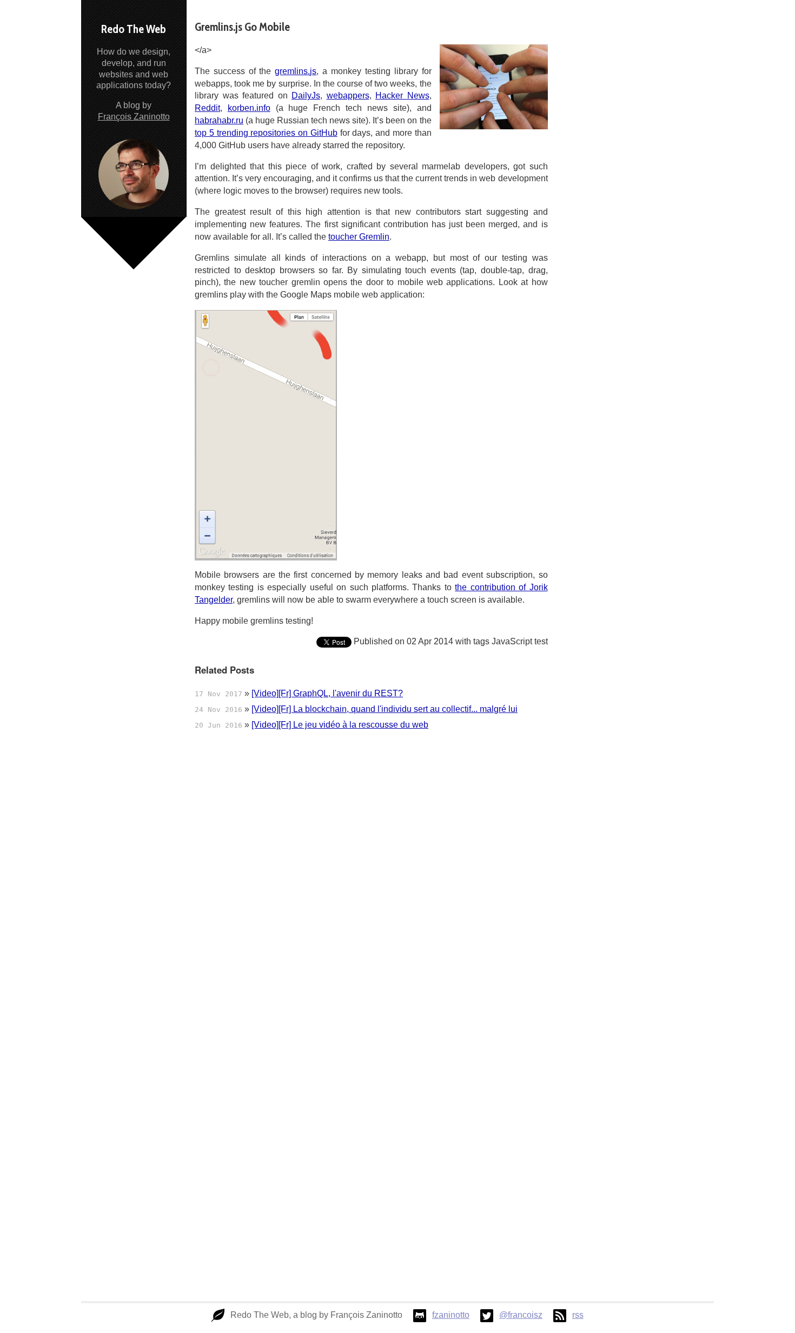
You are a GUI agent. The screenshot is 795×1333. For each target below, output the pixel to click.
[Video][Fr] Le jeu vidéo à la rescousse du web (339, 724)
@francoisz (520, 1314)
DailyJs (306, 95)
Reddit (207, 108)
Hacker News (402, 95)
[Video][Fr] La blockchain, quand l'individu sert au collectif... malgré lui (384, 709)
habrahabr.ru (219, 120)
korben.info (249, 108)
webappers (348, 95)
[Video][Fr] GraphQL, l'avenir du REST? (327, 693)
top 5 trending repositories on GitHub (266, 132)
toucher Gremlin (358, 236)
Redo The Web (133, 29)
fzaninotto (450, 1314)
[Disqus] (371, 883)
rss (578, 1314)
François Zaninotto (134, 116)
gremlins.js (295, 71)
